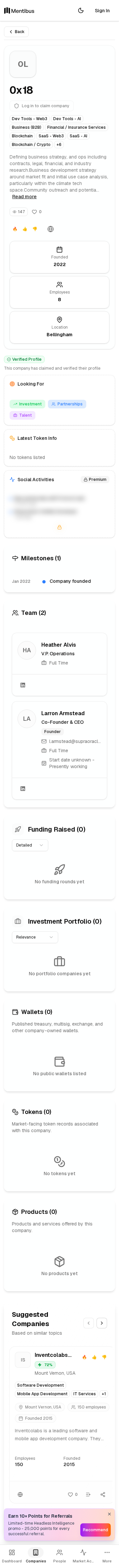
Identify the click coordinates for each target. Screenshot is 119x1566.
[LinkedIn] (23, 685)
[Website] (50, 229)
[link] (59, 664)
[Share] (102, 1494)
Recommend (95, 1530)
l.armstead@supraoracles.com (75, 741)
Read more (24, 197)
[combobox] (30, 845)
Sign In (102, 11)
